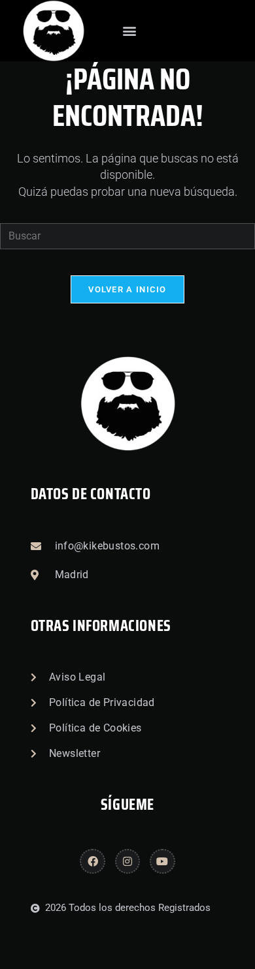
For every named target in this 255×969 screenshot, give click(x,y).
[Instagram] (127, 861)
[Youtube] (162, 861)
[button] (129, 31)
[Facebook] (92, 861)
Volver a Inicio (127, 289)
